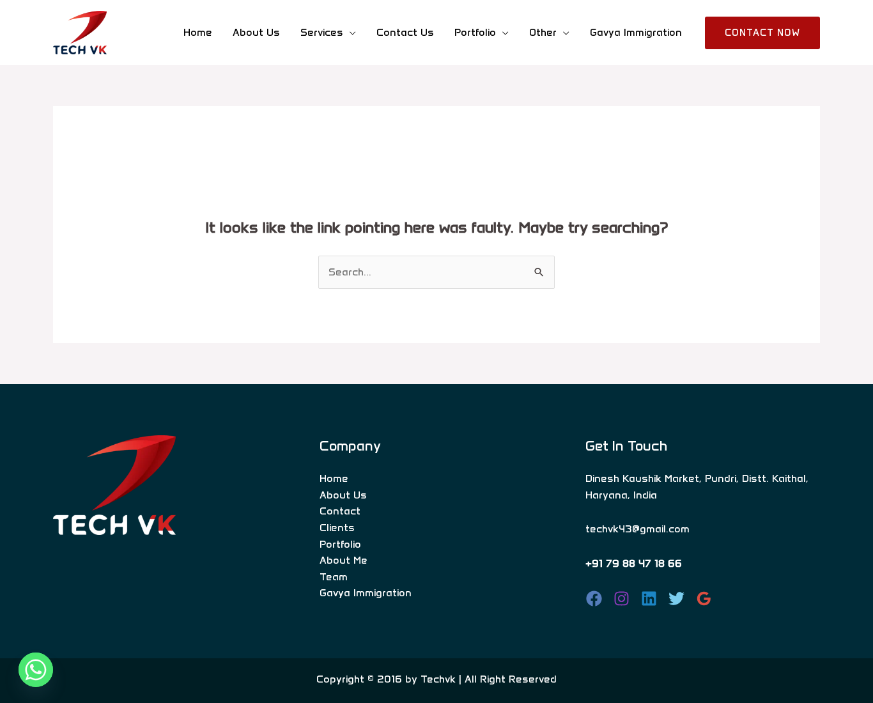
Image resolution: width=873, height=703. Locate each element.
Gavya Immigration (636, 32)
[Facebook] (594, 598)
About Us (256, 32)
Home (197, 32)
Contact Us (405, 32)
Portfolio (340, 544)
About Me (343, 560)
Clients (337, 527)
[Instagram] (621, 598)
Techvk (438, 679)
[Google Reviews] (704, 598)
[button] (762, 33)
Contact (340, 511)
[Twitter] (676, 598)
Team (334, 577)
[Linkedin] (649, 598)
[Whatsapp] (36, 670)
